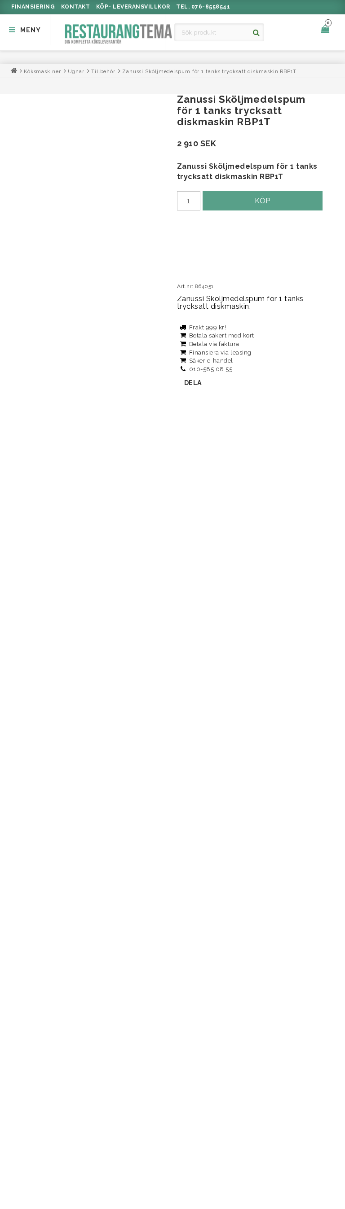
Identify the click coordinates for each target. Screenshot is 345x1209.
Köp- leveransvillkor (133, 7)
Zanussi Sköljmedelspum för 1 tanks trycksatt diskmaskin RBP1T (209, 71)
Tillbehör (103, 71)
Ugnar (76, 71)
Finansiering (33, 7)
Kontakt (75, 7)
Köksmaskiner (42, 71)
